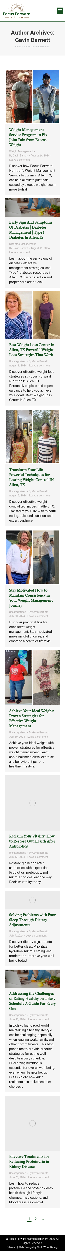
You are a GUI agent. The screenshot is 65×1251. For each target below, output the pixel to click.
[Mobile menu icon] (60, 11)
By (18, 155)
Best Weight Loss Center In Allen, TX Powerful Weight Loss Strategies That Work (31, 350)
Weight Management (21, 151)
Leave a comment (19, 159)
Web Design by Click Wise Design (38, 1247)
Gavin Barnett (32, 40)
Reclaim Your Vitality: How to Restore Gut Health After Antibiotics (32, 841)
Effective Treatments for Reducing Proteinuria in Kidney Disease (29, 1162)
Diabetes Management (22, 244)
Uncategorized (17, 361)
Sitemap (11, 1247)
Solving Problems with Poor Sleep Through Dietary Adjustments (32, 920)
